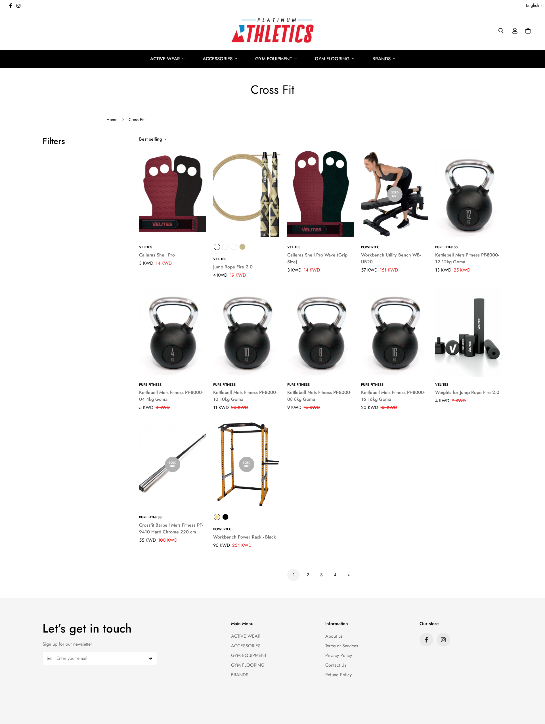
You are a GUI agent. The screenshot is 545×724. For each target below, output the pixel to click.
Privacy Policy (338, 655)
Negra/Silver (225, 247)
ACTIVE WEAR (165, 58)
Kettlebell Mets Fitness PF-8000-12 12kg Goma (467, 258)
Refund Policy (338, 674)
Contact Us (335, 665)
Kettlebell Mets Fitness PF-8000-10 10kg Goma (245, 395)
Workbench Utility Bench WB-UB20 (391, 258)
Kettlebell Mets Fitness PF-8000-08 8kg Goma (319, 395)
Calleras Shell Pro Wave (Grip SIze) (317, 258)
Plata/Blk (217, 247)
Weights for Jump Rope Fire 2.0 (467, 392)
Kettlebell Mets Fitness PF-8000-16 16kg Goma (393, 395)
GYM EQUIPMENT (273, 58)
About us (333, 636)
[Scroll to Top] (533, 693)
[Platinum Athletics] (272, 30)
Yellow (217, 517)
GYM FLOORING (332, 58)
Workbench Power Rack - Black (244, 537)
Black (225, 517)
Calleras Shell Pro (157, 255)
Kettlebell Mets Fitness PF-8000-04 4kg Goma (171, 395)
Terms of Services (341, 645)
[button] (527, 30)
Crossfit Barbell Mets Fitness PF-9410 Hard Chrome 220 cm (171, 528)
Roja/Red (234, 247)
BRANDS (381, 58)
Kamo (242, 247)
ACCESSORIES (217, 58)
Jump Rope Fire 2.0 (233, 267)
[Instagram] (18, 5)
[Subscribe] (150, 658)
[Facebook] (10, 5)
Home (112, 119)
